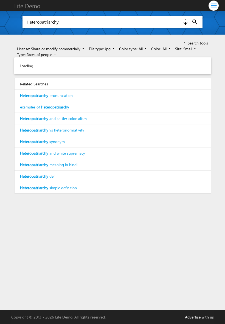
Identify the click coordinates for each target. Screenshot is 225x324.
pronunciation (46, 95)
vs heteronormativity (52, 130)
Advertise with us (199, 317)
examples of (44, 107)
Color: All (161, 48)
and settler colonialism (53, 118)
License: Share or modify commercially (51, 48)
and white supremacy (52, 153)
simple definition (48, 187)
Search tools (195, 43)
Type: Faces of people (37, 54)
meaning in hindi (48, 164)
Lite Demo (27, 6)
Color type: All (133, 48)
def (37, 176)
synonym (42, 141)
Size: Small (186, 48)
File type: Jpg (102, 48)
